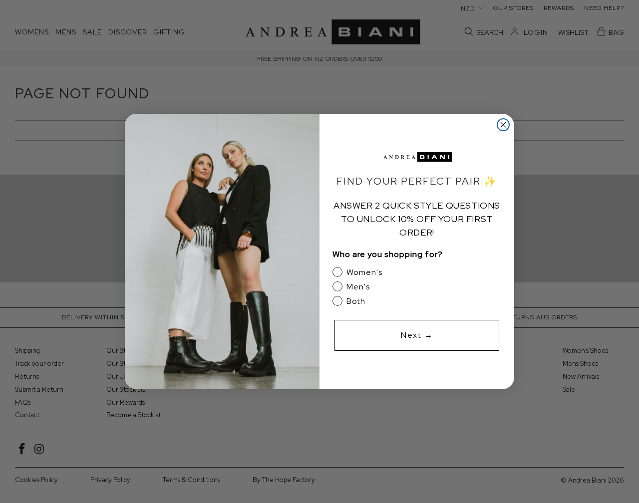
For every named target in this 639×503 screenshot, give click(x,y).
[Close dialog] (503, 125)
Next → (417, 335)
